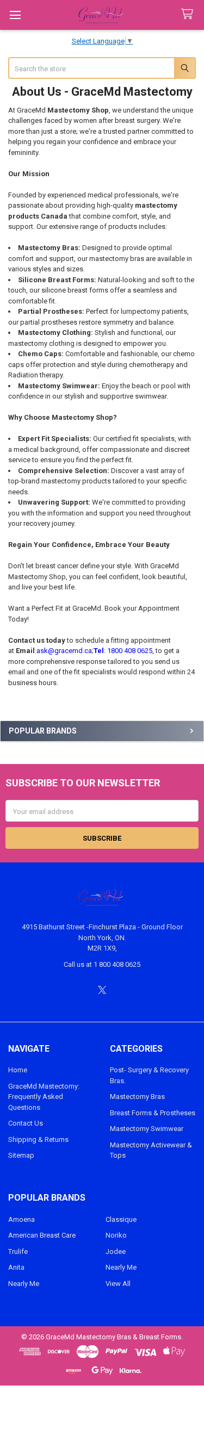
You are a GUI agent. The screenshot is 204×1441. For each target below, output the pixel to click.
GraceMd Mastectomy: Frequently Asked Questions (43, 1096)
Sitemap (21, 1155)
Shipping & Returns (38, 1139)
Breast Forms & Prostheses (152, 1113)
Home (17, 1070)
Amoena (21, 1219)
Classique (121, 1219)
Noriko (116, 1235)
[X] (102, 990)
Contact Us (25, 1123)
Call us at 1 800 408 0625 (102, 964)
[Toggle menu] (15, 15)
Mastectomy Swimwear (146, 1129)
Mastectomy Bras (137, 1096)
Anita (16, 1267)
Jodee (116, 1251)
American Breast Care (42, 1235)
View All (118, 1283)
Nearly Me (23, 1283)
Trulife (18, 1251)
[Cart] (189, 14)
